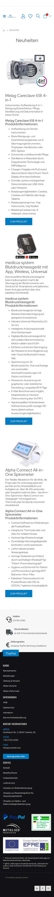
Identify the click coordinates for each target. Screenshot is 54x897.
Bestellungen (9, 676)
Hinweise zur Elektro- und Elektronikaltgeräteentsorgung (16, 802)
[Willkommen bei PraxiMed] (12, 16)
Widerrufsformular (11, 691)
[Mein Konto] (23, 16)
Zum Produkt (18, 221)
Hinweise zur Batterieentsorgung (17, 788)
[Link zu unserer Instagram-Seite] (48, 888)
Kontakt (6, 768)
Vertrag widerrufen (16, 756)
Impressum (8, 712)
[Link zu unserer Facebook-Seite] (42, 888)
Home (4, 30)
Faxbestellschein (10, 778)
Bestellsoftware (10, 773)
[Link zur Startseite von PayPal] (15, 818)
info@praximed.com (12, 747)
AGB (5, 702)
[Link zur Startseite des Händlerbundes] (12, 828)
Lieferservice (9, 783)
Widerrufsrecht (9, 686)
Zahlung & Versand (11, 681)
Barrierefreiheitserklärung (14, 717)
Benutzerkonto (9, 670)
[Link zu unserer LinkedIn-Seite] (37, 888)
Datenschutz (8, 707)
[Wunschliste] (30, 16)
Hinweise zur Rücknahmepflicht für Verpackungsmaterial (18, 794)
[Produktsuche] (38, 16)
